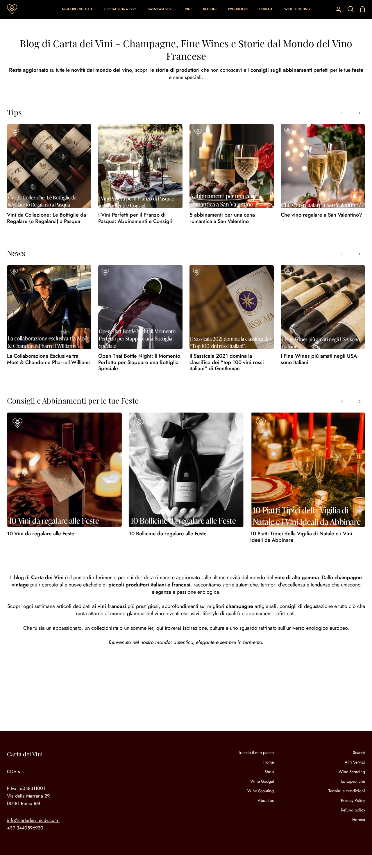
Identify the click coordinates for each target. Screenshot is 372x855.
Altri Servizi (355, 762)
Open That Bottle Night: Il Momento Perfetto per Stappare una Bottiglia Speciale (139, 362)
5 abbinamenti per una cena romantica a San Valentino (222, 218)
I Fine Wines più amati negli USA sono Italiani (319, 359)
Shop (269, 772)
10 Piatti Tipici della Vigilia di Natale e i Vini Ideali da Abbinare (301, 537)
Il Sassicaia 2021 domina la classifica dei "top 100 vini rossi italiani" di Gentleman (226, 362)
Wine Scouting (260, 791)
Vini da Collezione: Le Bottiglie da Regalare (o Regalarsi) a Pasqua (46, 218)
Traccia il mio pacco (256, 752)
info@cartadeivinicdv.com (32, 820)
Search (359, 752)
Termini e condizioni (346, 791)
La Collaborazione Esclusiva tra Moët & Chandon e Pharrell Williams (49, 359)
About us (266, 800)
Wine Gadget (262, 781)
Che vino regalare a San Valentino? (321, 215)
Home (268, 762)
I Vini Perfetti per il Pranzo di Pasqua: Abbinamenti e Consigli (135, 218)
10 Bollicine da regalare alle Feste (168, 534)
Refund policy (353, 810)
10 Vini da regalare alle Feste (40, 534)
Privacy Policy (353, 800)
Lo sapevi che (353, 781)
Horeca (358, 819)
